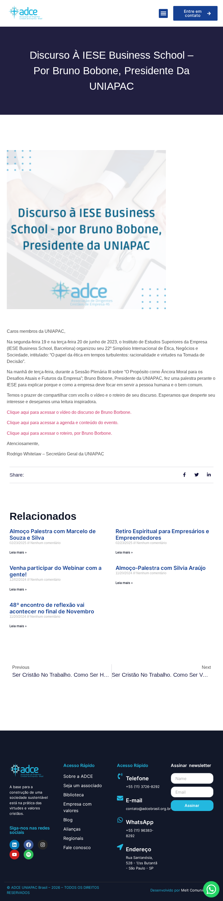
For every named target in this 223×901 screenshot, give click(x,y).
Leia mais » (18, 552)
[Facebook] (28, 845)
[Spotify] (28, 854)
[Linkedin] (14, 845)
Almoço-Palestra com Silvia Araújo (161, 568)
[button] (163, 13)
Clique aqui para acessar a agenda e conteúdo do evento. (62, 422)
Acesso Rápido (79, 765)
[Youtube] (14, 854)
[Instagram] (43, 845)
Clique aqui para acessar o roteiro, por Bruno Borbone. (59, 433)
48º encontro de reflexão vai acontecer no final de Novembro (52, 608)
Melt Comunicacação (198, 890)
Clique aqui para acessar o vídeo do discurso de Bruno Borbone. (69, 412)
